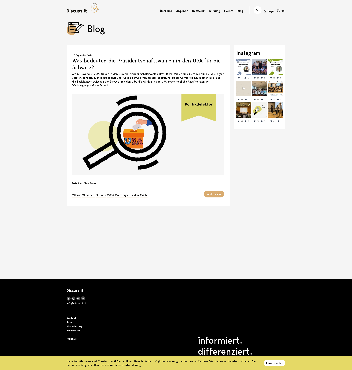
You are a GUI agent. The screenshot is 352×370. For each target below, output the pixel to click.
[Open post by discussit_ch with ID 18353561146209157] (243, 110)
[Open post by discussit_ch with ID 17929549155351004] (243, 88)
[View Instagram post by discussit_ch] (249, 73)
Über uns (166, 11)
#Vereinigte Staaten (127, 195)
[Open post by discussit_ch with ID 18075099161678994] (259, 88)
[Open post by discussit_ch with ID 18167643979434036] (275, 88)
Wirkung (214, 11)
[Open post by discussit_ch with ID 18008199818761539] (259, 67)
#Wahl (144, 195)
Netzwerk (198, 11)
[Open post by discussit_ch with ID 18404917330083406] (275, 67)
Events (228, 11)
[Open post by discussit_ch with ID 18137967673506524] (243, 67)
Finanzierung (74, 326)
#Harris (76, 195)
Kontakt (71, 318)
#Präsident (88, 195)
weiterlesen (214, 194)
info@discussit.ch (76, 303)
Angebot (182, 11)
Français (72, 338)
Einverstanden (274, 363)
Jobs (69, 322)
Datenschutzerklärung (127, 365)
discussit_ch (243, 62)
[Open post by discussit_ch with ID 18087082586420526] (259, 110)
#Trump (101, 195)
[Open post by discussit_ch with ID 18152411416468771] (275, 110)
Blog (240, 11)
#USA (110, 195)
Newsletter (73, 330)
